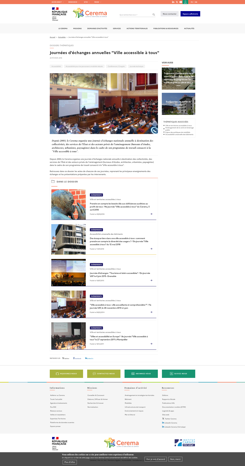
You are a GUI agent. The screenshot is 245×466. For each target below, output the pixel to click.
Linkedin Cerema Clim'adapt (175, 427)
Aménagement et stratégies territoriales (139, 395)
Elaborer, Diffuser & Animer (98, 399)
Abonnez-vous (143, 373)
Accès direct (57, 2)
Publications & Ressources (165, 28)
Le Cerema (63, 28)
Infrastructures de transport (135, 407)
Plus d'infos (69, 462)
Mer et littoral (130, 414)
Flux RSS (53, 407)
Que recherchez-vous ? (128, 15)
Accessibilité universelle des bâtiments (179, 134)
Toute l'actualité (56, 399)
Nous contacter (169, 13)
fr (192, 2)
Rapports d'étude (168, 399)
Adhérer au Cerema (57, 395)
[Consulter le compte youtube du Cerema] (180, 1)
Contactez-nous (106, 373)
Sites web (165, 414)
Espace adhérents (190, 13)
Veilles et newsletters (57, 414)
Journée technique (136, 66)
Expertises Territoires (58, 418)
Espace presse (55, 426)
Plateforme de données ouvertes (62, 422)
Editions (165, 395)
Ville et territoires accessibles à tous (178, 125)
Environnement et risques (134, 411)
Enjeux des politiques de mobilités (177, 132)
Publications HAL (168, 403)
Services (117, 28)
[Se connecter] (185, 2)
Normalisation (93, 407)
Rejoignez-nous (68, 373)
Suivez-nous (180, 373)
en (196, 2)
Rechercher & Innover (96, 403)
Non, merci (175, 459)
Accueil (52, 37)
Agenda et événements (58, 403)
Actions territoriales (137, 28)
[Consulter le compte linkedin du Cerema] (173, 1)
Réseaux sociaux (56, 411)
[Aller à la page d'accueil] (88, 11)
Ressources (72, 2)
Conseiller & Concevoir (96, 395)
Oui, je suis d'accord (155, 459)
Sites (86, 2)
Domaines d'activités (97, 28)
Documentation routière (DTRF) (174, 407)
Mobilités (128, 403)
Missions (77, 28)
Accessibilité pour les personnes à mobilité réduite (84, 66)
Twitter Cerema (170, 419)
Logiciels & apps (168, 411)
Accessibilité (56, 66)
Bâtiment (128, 399)
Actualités (189, 28)
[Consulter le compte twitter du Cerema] (177, 1)
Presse (96, 2)
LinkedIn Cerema (171, 423)
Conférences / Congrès (116, 66)
